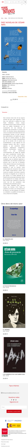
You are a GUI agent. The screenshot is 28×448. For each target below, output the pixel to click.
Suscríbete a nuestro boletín (14, 411)
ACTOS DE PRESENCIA (9, 286)
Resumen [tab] (4, 112)
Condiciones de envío (5, 446)
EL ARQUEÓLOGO (8, 239)
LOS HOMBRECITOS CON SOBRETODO (14, 374)
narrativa (9, 88)
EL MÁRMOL (6, 329)
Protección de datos (5, 441)
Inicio (2, 18)
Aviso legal (3, 444)
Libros (6, 18)
